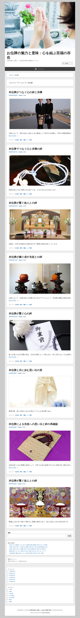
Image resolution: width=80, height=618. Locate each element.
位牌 (10, 589)
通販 (24, 140)
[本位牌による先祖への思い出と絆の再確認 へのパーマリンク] (40, 462)
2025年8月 (12, 571)
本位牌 (17, 140)
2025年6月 (12, 575)
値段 (10, 591)
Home (11, 75)
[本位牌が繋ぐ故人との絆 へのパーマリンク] (40, 241)
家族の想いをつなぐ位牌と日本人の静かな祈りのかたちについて (27, 551)
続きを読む (14, 136)
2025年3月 (12, 581)
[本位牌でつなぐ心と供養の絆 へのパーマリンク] (40, 187)
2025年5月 (12, 577)
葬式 (21, 140)
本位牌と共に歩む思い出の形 (25, 370)
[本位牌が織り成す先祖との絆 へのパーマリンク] (40, 295)
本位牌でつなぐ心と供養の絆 (25, 148)
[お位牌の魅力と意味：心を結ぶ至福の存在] (40, 48)
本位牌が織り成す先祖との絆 (25, 257)
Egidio (20, 95)
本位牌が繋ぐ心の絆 (20, 313)
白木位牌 (11, 597)
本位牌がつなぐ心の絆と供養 (25, 92)
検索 (9, 533)
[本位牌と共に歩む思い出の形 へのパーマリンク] (40, 408)
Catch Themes (46, 613)
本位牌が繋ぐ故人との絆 (23, 202)
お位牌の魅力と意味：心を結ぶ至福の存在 (39, 55)
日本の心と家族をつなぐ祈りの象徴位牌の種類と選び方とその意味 (28, 545)
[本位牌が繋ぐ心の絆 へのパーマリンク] (40, 352)
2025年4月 (12, 579)
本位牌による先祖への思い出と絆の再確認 (33, 424)
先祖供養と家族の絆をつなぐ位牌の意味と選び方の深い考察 (26, 553)
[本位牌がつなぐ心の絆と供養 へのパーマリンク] (40, 131)
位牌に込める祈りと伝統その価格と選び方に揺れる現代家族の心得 (28, 547)
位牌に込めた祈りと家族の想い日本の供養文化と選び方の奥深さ (27, 549)
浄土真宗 (11, 595)
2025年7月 (12, 573)
